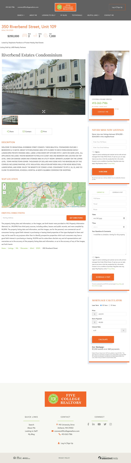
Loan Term (95, 305)
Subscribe (103, 172)
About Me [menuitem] (31, 428)
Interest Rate (96, 327)
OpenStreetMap (75, 206)
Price (93, 310)
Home (4, 248)
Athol (32, 248)
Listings (10, 248)
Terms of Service (95, 285)
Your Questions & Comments (101, 231)
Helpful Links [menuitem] (92, 15)
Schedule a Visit (118, 192)
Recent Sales (103, 106)
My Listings (95, 106)
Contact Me (103, 112)
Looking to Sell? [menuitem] (48, 15)
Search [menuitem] (20, 15)
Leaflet (67, 206)
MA (17, 248)
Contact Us (100, 192)
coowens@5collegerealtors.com (28, 7)
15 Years (113, 305)
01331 (38, 248)
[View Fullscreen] (4, 192)
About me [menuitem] (33, 15)
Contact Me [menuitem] (109, 15)
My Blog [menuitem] (63, 15)
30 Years (105, 305)
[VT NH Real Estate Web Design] (108, 457)
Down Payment (97, 319)
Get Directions (76, 218)
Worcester (24, 248)
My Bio (117, 109)
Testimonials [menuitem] (77, 15)
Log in (114, 7)
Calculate (103, 339)
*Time (94, 223)
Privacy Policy (111, 163)
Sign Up (119, 7)
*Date (94, 214)
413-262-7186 (10, 7)
